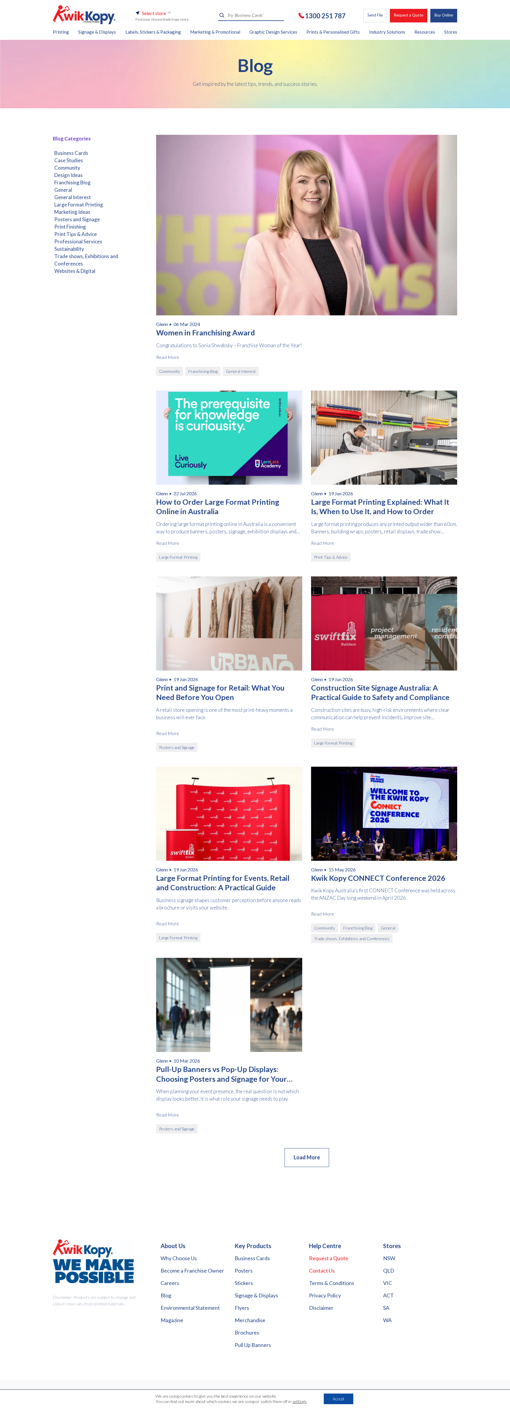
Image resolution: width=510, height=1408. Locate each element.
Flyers (242, 1307)
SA (386, 1307)
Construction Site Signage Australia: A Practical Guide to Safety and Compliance (380, 692)
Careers (170, 1283)
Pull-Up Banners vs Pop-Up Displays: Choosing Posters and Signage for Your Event (221, 1074)
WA (387, 1320)
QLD (388, 1270)
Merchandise (250, 1320)
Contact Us (322, 1270)
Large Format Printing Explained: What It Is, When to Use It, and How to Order (380, 506)
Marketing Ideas (72, 212)
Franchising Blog (72, 182)
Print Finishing (70, 227)
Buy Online (443, 15)
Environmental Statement (190, 1307)
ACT (388, 1295)
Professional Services (78, 241)
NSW (389, 1258)
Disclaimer (321, 1307)
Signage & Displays (256, 1295)
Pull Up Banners (253, 1345)
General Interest (72, 197)
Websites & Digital (74, 271)
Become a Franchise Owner (192, 1270)
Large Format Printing (78, 204)
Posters (244, 1270)
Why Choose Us (179, 1258)
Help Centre (325, 1245)
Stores (392, 1245)
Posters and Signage (77, 219)
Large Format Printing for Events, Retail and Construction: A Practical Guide (223, 882)
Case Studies (68, 160)
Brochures (247, 1332)
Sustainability (69, 249)
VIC (387, 1283)
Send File (375, 15)
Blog (166, 1295)
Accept (338, 1398)
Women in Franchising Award (205, 332)
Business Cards (71, 153)
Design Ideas (68, 175)
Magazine (172, 1320)
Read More (167, 357)
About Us (173, 1245)
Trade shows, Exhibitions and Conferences (86, 260)
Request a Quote (408, 15)
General (63, 190)
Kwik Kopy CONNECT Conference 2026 (378, 877)
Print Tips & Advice (75, 234)
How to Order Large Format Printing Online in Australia (217, 506)
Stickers (244, 1283)
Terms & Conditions (331, 1283)
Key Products (253, 1245)
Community (67, 168)
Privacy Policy (325, 1295)
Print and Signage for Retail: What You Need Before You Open (220, 692)
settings (299, 1401)
